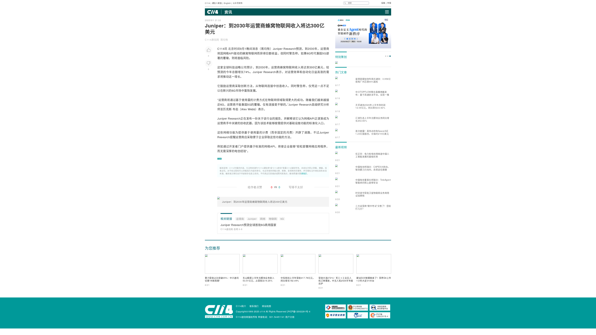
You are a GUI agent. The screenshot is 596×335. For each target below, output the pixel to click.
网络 (226, 53)
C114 (207, 3)
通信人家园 (217, 3)
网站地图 (266, 306)
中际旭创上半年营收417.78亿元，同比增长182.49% (298, 279)
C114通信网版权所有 (246, 316)
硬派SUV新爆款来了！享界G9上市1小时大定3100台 (373, 279)
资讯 (228, 12)
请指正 (304, 173)
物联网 (252, 53)
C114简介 (241, 306)
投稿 (383, 3)
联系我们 (254, 306)
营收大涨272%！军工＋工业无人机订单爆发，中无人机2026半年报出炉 (335, 280)
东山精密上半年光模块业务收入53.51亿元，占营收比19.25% (258, 279)
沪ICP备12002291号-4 (298, 311)
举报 (389, 3)
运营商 (324, 49)
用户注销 (289, 316)
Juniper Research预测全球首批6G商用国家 (248, 225)
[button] (385, 56)
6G (309, 53)
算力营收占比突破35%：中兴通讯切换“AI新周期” (222, 279)
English (227, 3)
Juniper (278, 49)
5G (324, 53)
